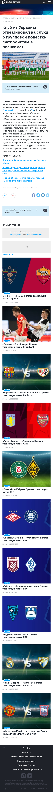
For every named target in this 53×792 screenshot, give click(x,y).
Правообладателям (26, 761)
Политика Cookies (26, 765)
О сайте (26, 748)
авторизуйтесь (15, 234)
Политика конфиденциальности (26, 769)
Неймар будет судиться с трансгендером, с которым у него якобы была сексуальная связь (23, 171)
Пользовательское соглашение (26, 756)
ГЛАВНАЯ (5, 18)
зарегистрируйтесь (34, 234)
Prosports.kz (8, 110)
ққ (44, 2)
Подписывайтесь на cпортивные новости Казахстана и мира (21, 87)
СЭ (32, 110)
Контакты (26, 752)
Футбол (13, 18)
